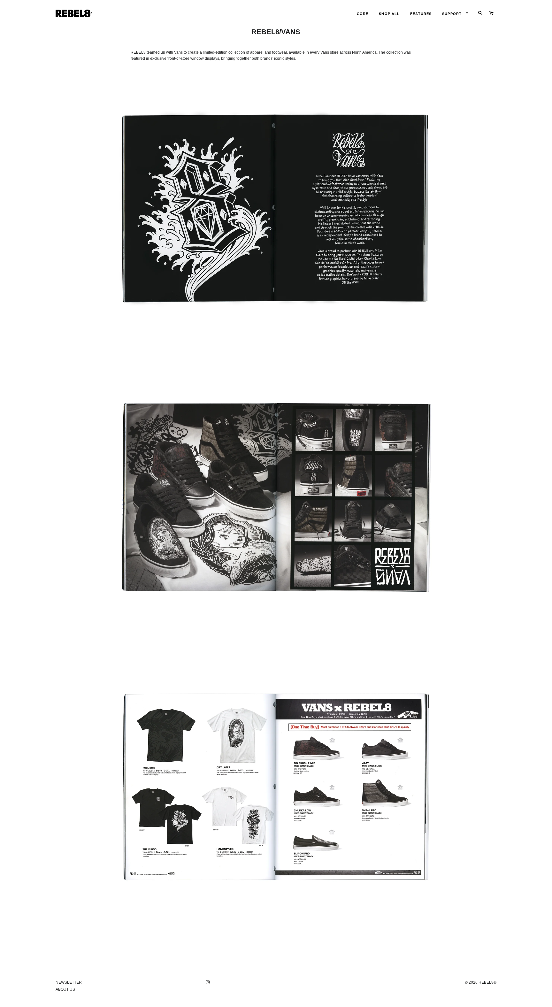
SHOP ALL (389, 14)
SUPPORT (452, 14)
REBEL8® (487, 982)
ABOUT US (65, 989)
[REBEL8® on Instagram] (208, 982)
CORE (362, 14)
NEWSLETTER (69, 982)
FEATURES (421, 14)
